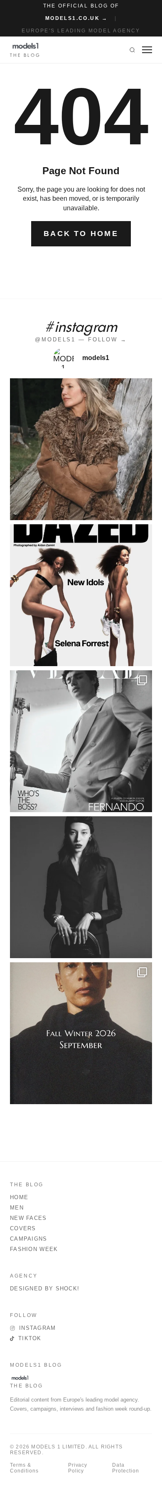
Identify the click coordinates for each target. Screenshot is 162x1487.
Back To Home (81, 233)
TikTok (30, 1338)
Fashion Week (34, 1249)
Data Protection (125, 1468)
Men (17, 1208)
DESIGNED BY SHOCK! (44, 1288)
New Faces (28, 1218)
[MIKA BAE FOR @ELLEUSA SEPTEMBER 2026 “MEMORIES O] (81, 887)
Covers (23, 1228)
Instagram (37, 1328)
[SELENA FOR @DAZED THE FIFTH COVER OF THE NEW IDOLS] (81, 595)
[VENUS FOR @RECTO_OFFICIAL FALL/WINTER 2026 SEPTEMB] (81, 1033)
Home (19, 1197)
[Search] (132, 50)
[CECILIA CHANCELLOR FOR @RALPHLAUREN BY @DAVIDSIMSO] (81, 449)
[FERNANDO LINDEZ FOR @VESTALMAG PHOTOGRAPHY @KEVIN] (81, 741)
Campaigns (28, 1239)
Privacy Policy (78, 1468)
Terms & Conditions (24, 1468)
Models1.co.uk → (76, 18)
